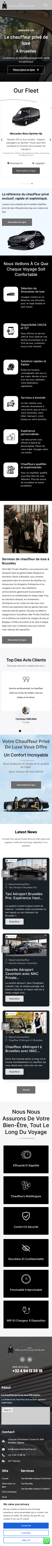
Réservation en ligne (26, 170)
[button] (1, 139)
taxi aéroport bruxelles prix (23, 887)
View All (26, 1090)
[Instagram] (22, 1359)
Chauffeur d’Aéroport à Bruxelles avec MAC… (23, 1049)
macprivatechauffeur (19, 884)
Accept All (26, 1525)
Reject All (26, 1540)
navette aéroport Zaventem (23, 963)
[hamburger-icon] (45, 5)
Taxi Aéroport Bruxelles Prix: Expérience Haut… (24, 896)
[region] (26, 1523)
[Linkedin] (29, 1359)
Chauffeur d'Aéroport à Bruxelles (25, 1040)
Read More (14, 921)
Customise (26, 1533)
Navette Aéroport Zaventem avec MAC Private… (21, 974)
